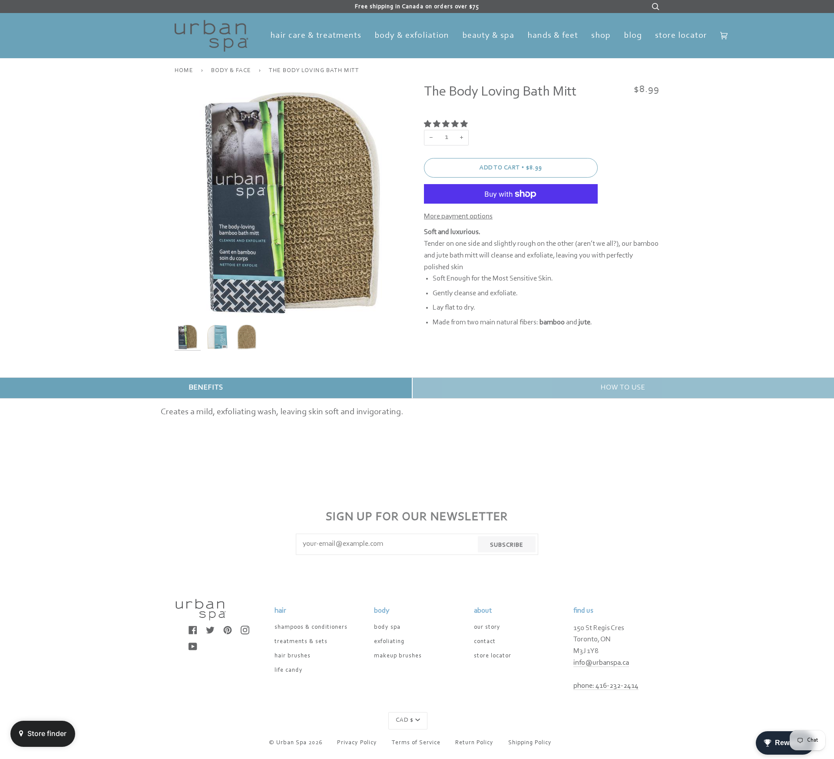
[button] (446, 124)
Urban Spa (291, 743)
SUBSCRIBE (506, 545)
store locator (492, 656)
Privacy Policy (357, 743)
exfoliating (389, 642)
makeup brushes (398, 656)
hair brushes (293, 656)
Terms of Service (416, 743)
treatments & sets (301, 642)
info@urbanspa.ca (601, 663)
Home (184, 71)
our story (487, 627)
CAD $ (405, 720)
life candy (289, 670)
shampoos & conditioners (311, 627)
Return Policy (474, 743)
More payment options (458, 216)
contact (485, 642)
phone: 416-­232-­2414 (606, 686)
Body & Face (231, 71)
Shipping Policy (530, 743)
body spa (387, 627)
